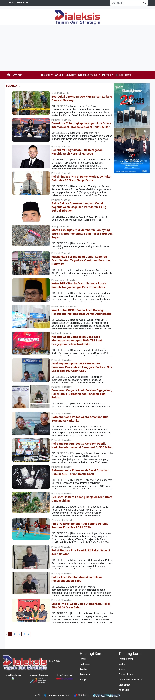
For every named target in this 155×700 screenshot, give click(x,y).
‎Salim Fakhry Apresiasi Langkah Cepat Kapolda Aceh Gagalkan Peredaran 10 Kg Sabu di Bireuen (78, 207)
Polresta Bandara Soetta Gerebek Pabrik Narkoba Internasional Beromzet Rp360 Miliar (81, 445)
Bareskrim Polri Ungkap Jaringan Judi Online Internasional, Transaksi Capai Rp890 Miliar (81, 125)
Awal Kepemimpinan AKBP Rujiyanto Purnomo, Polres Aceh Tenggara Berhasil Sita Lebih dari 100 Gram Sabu (81, 367)
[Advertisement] (77, 48)
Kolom (72, 74)
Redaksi (123, 664)
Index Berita (124, 74)
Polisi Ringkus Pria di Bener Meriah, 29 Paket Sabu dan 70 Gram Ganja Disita (81, 178)
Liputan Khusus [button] (89, 74)
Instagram (85, 664)
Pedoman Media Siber (130, 679)
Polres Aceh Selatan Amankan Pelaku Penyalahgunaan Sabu (76, 578)
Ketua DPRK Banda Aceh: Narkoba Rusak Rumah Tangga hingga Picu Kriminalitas (78, 285)
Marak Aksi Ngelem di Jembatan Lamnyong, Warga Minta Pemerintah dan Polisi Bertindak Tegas (81, 233)
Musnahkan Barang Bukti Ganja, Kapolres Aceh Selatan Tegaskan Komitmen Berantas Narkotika (80, 260)
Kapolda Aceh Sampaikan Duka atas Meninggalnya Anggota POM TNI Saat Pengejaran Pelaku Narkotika (76, 340)
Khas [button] (108, 74)
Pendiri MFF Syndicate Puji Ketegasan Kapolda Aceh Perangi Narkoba (77, 151)
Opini (61, 74)
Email (83, 659)
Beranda (16, 75)
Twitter (83, 669)
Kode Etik (124, 689)
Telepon (84, 679)
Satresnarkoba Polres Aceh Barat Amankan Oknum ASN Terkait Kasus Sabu (80, 472)
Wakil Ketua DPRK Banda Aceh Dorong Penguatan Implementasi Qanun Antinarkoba (81, 311)
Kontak (122, 669)
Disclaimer (124, 684)
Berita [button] (47, 74)
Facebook (85, 674)
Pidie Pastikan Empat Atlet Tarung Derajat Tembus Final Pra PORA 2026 (79, 525)
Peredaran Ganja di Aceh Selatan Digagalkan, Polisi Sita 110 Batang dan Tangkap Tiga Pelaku (81, 393)
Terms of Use (126, 674)
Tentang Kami (126, 659)
